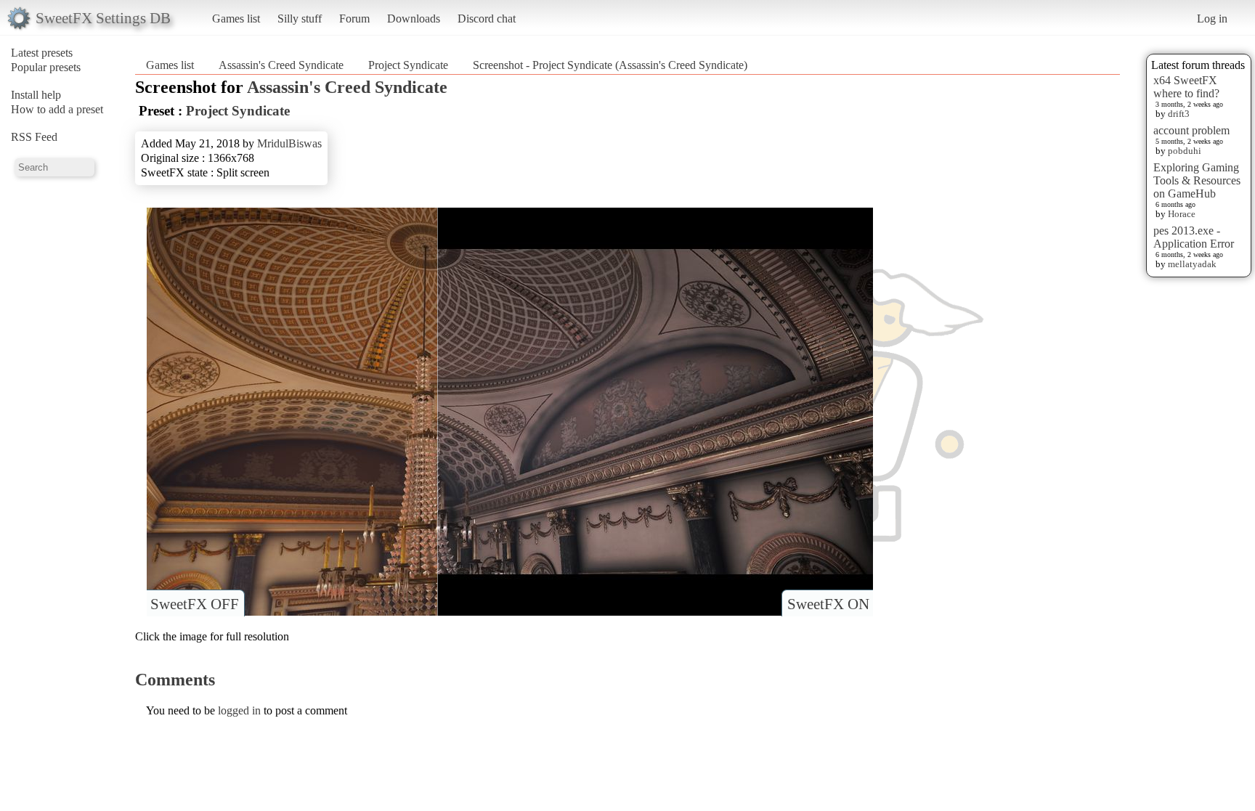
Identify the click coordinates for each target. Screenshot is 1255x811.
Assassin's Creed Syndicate (281, 65)
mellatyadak (1192, 263)
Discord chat (487, 18)
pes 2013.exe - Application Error (1193, 237)
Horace (1181, 213)
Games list (236, 18)
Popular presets (46, 67)
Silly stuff (299, 18)
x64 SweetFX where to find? (1186, 86)
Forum (354, 18)
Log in (1212, 18)
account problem (1191, 130)
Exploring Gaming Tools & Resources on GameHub (1196, 180)
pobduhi (1184, 150)
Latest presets (42, 52)
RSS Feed (34, 137)
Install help (36, 95)
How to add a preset (57, 109)
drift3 (1179, 113)
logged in (239, 710)
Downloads (413, 18)
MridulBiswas (289, 143)
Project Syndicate (408, 65)
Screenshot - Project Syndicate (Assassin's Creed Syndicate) (610, 65)
